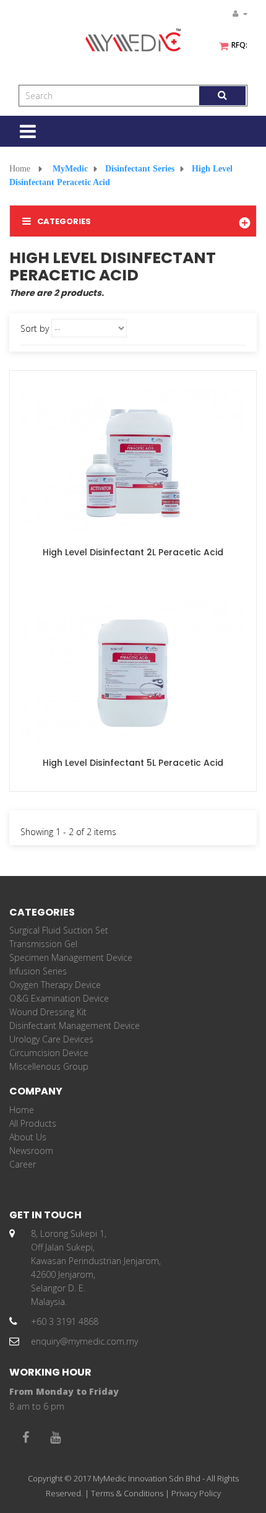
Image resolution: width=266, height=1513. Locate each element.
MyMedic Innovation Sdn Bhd (146, 1478)
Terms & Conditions (127, 1493)
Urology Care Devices (51, 1039)
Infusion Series (38, 971)
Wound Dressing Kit (48, 1012)
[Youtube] (55, 1437)
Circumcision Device (48, 1053)
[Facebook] (25, 1437)
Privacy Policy (196, 1493)
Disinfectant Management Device (74, 1025)
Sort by (34, 328)
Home (19, 168)
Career (22, 1164)
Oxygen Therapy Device (55, 985)
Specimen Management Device (70, 957)
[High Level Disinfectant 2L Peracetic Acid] (133, 462)
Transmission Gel (43, 944)
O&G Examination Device (59, 998)
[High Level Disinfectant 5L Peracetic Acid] (133, 672)
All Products (32, 1123)
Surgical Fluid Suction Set (58, 930)
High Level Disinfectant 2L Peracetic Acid (133, 552)
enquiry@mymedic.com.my (84, 1341)
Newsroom (31, 1150)
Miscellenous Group (48, 1066)
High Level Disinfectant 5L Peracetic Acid (133, 762)
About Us (27, 1137)
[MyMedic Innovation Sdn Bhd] (133, 40)
